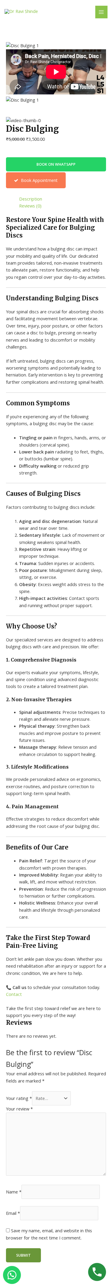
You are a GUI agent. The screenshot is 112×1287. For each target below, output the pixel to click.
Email (13, 1213)
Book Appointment (39, 180)
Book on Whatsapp (56, 164)
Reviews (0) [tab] (30, 206)
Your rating (19, 1098)
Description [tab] (30, 199)
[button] (56, 164)
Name (14, 1192)
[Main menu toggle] (101, 12)
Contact (14, 994)
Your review (19, 1109)
